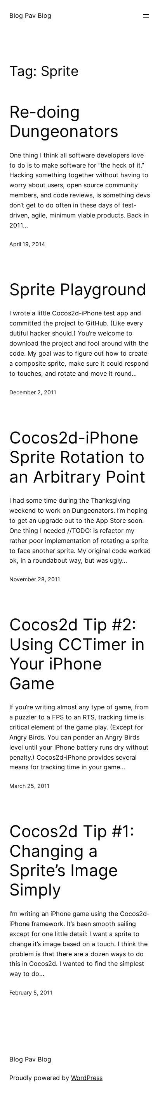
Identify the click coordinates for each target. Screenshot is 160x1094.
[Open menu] (146, 16)
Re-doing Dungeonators (63, 121)
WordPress (87, 1078)
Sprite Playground (77, 289)
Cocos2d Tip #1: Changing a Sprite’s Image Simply (71, 860)
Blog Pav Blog (30, 15)
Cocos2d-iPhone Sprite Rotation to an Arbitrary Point (77, 457)
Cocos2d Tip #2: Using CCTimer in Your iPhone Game (77, 654)
